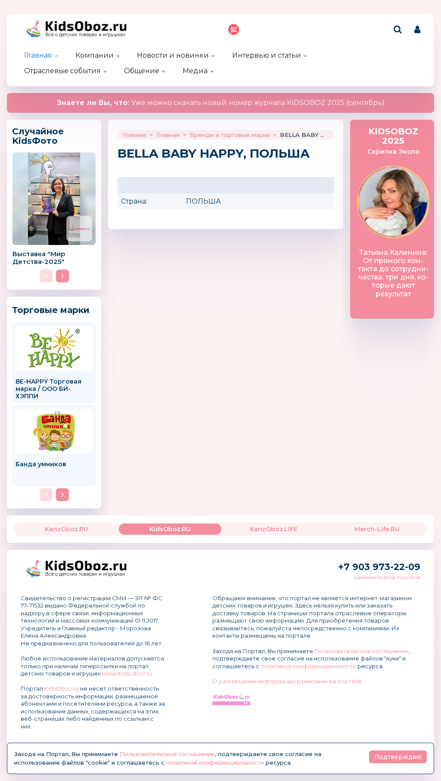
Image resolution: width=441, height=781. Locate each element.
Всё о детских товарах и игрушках (85, 34)
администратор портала (387, 577)
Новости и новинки (173, 55)
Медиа (195, 71)
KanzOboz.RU (66, 529)
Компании (94, 55)
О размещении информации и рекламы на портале (287, 681)
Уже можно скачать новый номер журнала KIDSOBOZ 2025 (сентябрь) (221, 103)
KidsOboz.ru (61, 688)
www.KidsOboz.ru (127, 673)
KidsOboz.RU (170, 529)
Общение (141, 71)
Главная (38, 55)
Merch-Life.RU (377, 529)
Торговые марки (51, 310)
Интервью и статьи (266, 55)
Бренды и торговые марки (230, 135)
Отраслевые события (62, 71)
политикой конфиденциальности (308, 666)
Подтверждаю (398, 757)
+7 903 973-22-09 (379, 566)
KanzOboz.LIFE (274, 529)
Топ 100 (233, 29)
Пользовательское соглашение (361, 651)
